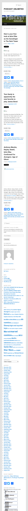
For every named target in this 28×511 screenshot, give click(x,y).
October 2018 (7, 370)
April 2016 (6, 418)
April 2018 (6, 380)
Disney (15, 215)
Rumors (18, 340)
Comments (7, 280)
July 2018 (6, 375)
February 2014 (7, 460)
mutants (9, 338)
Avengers (7, 312)
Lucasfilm (20, 328)
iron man (9, 328)
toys (13, 353)
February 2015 (7, 441)
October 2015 (7, 427)
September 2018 (8, 372)
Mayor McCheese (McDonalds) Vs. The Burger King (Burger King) (14, 477)
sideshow (7, 343)
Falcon (19, 215)
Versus (16, 353)
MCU (20, 335)
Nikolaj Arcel (13, 83)
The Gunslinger (7, 87)
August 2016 (7, 411)
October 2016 (7, 408)
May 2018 (6, 378)
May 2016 (6, 416)
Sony (12, 344)
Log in (5, 276)
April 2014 (6, 457)
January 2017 (7, 403)
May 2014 (6, 455)
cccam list (6, 476)
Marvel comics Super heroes (14, 212)
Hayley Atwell (7, 216)
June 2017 (6, 395)
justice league (15, 328)
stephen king (11, 86)
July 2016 (6, 413)
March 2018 (6, 382)
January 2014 (7, 462)
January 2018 (7, 385)
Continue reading (8, 67)
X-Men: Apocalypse (16, 355)
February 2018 (7, 383)
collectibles (12, 319)
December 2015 (7, 424)
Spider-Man (8, 347)
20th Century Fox (8, 309)
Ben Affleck (12, 314)
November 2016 (7, 406)
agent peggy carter (11, 214)
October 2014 (7, 447)
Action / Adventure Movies (14, 81)
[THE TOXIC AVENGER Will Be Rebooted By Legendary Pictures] (9, 255)
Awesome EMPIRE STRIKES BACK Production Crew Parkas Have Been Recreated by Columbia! (12, 292)
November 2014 (7, 445)
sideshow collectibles (17, 343)
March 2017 (6, 400)
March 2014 (6, 459)
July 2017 (6, 393)
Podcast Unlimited (8, 263)
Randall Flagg (15, 85)
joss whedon (17, 216)
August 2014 (7, 450)
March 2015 (6, 439)
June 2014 (6, 454)
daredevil (19, 319)
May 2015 (6, 436)
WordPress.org (7, 281)
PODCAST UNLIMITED (14, 9)
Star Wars (8, 349)
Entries (7, 278)
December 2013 (7, 463)
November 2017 (7, 388)
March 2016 (6, 419)
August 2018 (7, 374)
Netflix (14, 338)
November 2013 (7, 465)
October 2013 (7, 467)
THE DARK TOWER (19, 86)
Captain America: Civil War (11, 316)
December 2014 (7, 444)
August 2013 (7, 470)
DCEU (12, 322)
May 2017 (6, 396)
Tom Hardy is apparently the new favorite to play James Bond (11, 98)
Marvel (7, 331)
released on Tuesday (11, 195)
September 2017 (8, 390)
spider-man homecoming (18, 347)
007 (4, 139)
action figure (17, 309)
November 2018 (7, 369)
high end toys (15, 325)
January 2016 (7, 423)
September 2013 (8, 468)
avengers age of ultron (9, 215)
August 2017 (7, 391)
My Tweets (6, 271)
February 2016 (7, 421)
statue (15, 350)
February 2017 (7, 401)
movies (5, 338)
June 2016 (6, 414)
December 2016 (7, 405)
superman (9, 353)
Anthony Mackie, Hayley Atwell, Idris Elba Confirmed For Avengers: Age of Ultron (10, 153)
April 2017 (6, 398)
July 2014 (6, 452)
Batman (7, 314)
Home (5, 23)
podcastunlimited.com (10, 340)
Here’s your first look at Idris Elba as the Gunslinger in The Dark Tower (11, 37)
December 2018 (7, 367)
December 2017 (7, 387)
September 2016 (8, 409)
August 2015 (7, 431)
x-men (9, 355)
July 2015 (6, 432)
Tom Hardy (6, 140)
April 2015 (6, 437)
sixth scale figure (7, 344)
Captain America (19, 314)
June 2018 (6, 377)
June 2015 (6, 434)
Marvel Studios (15, 335)
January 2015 (7, 442)
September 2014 (8, 449)
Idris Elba (13, 82)
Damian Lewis (9, 139)
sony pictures (17, 344)
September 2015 (8, 429)
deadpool (16, 323)
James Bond (20, 139)
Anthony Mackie (19, 214)
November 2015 (7, 426)
